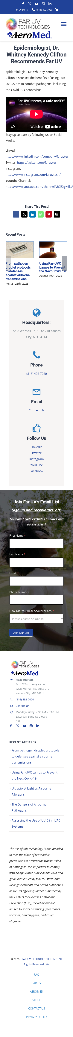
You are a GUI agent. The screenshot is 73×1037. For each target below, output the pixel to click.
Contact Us (36, 410)
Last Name (17, 554)
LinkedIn (36, 447)
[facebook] (23, 3)
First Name (17, 535)
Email (14, 573)
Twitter (37, 453)
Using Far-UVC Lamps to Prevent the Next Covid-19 (52, 250)
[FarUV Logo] (25, 662)
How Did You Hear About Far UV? (31, 611)
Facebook (36, 471)
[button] (8, 263)
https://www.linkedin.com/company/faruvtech (38, 156)
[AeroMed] (25, 672)
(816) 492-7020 (36, 374)
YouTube (36, 465)
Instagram (36, 459)
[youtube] (36, 3)
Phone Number (19, 592)
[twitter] (29, 3)
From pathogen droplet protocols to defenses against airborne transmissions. (19, 250)
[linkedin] (49, 3)
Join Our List (21, 632)
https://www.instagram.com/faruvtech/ (33, 175)
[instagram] (43, 3)
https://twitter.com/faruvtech (37, 162)
